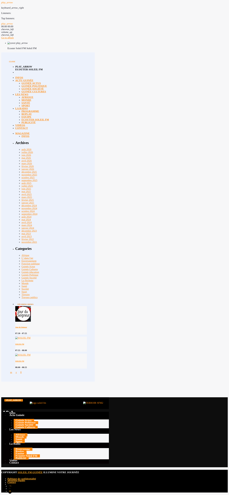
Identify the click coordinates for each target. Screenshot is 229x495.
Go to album (7, 37)
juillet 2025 (27, 186)
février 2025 (27, 200)
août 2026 (26, 149)
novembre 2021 (29, 242)
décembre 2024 (29, 205)
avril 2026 (26, 160)
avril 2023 (26, 236)
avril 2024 (26, 222)
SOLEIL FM (19, 344)
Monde (25, 283)
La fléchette (27, 280)
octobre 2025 (28, 177)
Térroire (25, 294)
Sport (24, 292)
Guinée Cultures (29, 269)
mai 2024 (26, 219)
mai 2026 (26, 158)
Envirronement (28, 261)
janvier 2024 (27, 228)
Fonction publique (30, 263)
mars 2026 (26, 163)
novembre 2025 (29, 174)
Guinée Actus (28, 266)
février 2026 (27, 166)
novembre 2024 (29, 208)
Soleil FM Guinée (30, 472)
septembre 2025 (29, 180)
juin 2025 (26, 188)
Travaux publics (29, 297)
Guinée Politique (29, 275)
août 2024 (26, 217)
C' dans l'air (27, 258)
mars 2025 (26, 197)
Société (25, 289)
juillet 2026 (27, 152)
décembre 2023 (29, 231)
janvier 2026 (27, 169)
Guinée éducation (30, 272)
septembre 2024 (29, 214)
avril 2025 (26, 194)
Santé (24, 286)
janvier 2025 (27, 203)
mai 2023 (26, 233)
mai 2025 (26, 191)
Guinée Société (29, 277)
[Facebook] (10, 491)
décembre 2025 (29, 172)
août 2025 (26, 183)
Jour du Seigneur (21, 327)
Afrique (25, 255)
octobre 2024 (28, 211)
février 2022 (27, 239)
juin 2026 (26, 155)
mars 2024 (26, 225)
